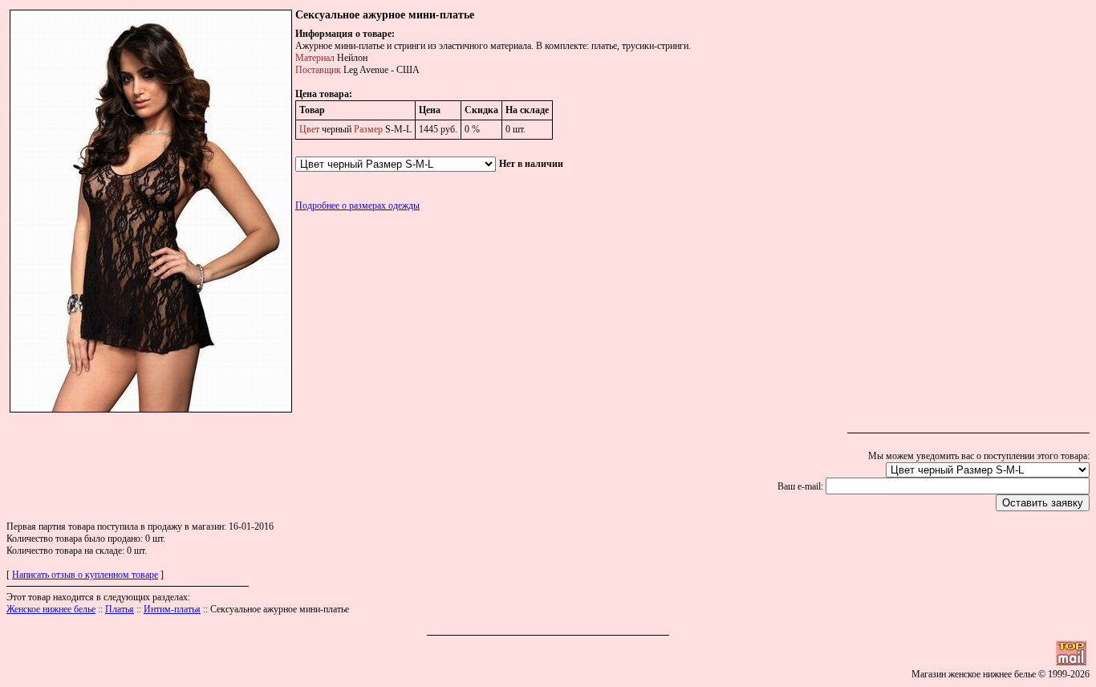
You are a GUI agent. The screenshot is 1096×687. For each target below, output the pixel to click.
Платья (119, 609)
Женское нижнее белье (50, 609)
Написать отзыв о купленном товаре (85, 574)
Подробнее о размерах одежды (357, 205)
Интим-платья (172, 609)
